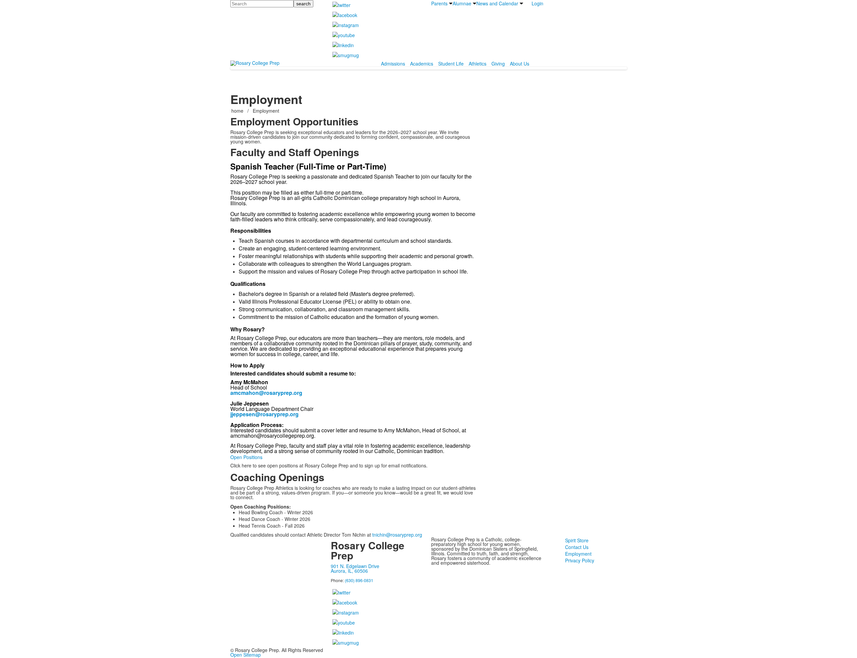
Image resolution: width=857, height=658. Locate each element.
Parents (439, 3)
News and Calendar (497, 3)
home (238, 110)
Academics (421, 63)
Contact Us (577, 547)
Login (537, 3)
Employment (578, 553)
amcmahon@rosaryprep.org (266, 393)
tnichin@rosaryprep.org (397, 534)
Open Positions (246, 457)
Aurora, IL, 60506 (349, 570)
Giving (498, 63)
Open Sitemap (245, 654)
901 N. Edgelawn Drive (355, 566)
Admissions (393, 63)
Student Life (451, 63)
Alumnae (462, 3)
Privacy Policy (579, 560)
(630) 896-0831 (359, 580)
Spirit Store (577, 540)
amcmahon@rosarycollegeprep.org (272, 435)
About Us (519, 63)
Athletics (477, 63)
